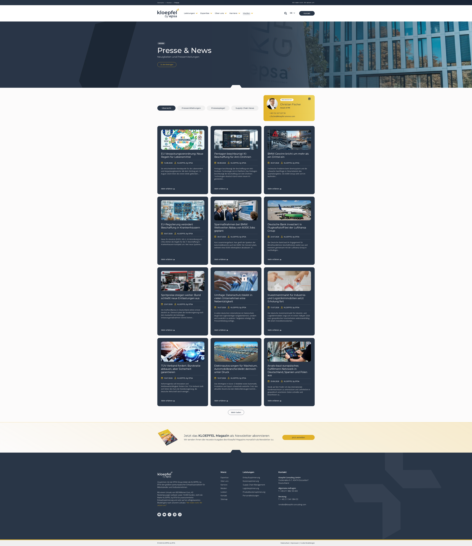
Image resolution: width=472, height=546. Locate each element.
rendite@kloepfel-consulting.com (292, 504)
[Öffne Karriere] (239, 13)
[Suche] (285, 13)
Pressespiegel (218, 108)
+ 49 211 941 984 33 (289, 499)
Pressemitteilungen (191, 108)
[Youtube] (164, 514)
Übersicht (166, 108)
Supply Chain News (245, 108)
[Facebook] (159, 514)
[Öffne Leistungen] (196, 13)
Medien (169, 3)
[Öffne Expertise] (211, 13)
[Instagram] (180, 514)
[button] (236, 412)
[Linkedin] (309, 99)
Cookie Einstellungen (307, 543)
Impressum (295, 543)
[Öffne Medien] (252, 13)
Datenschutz (285, 543)
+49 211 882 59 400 (289, 491)
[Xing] (169, 514)
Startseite (160, 3)
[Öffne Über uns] (225, 13)
